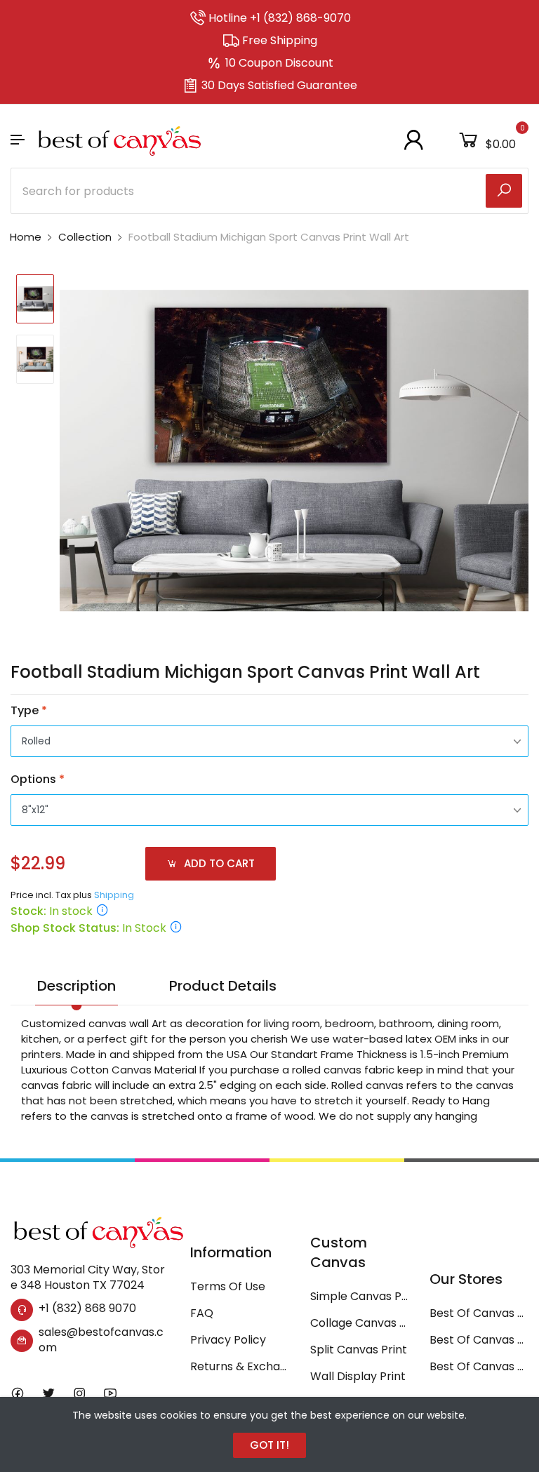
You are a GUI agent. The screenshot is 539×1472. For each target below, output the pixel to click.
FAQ (201, 1313)
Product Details (223, 986)
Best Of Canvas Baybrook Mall (479, 1340)
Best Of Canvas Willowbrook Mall (479, 1366)
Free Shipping (279, 40)
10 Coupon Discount (279, 63)
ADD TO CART (218, 863)
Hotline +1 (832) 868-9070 (279, 18)
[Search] (504, 191)
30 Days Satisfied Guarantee (279, 85)
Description (76, 986)
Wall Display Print (358, 1376)
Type (29, 710)
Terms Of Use (227, 1286)
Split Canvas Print (358, 1349)
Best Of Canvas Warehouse (479, 1313)
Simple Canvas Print (359, 1296)
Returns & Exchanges (239, 1366)
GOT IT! (269, 1445)
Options (38, 779)
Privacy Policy (228, 1340)
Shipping (114, 895)
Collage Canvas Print (359, 1323)
